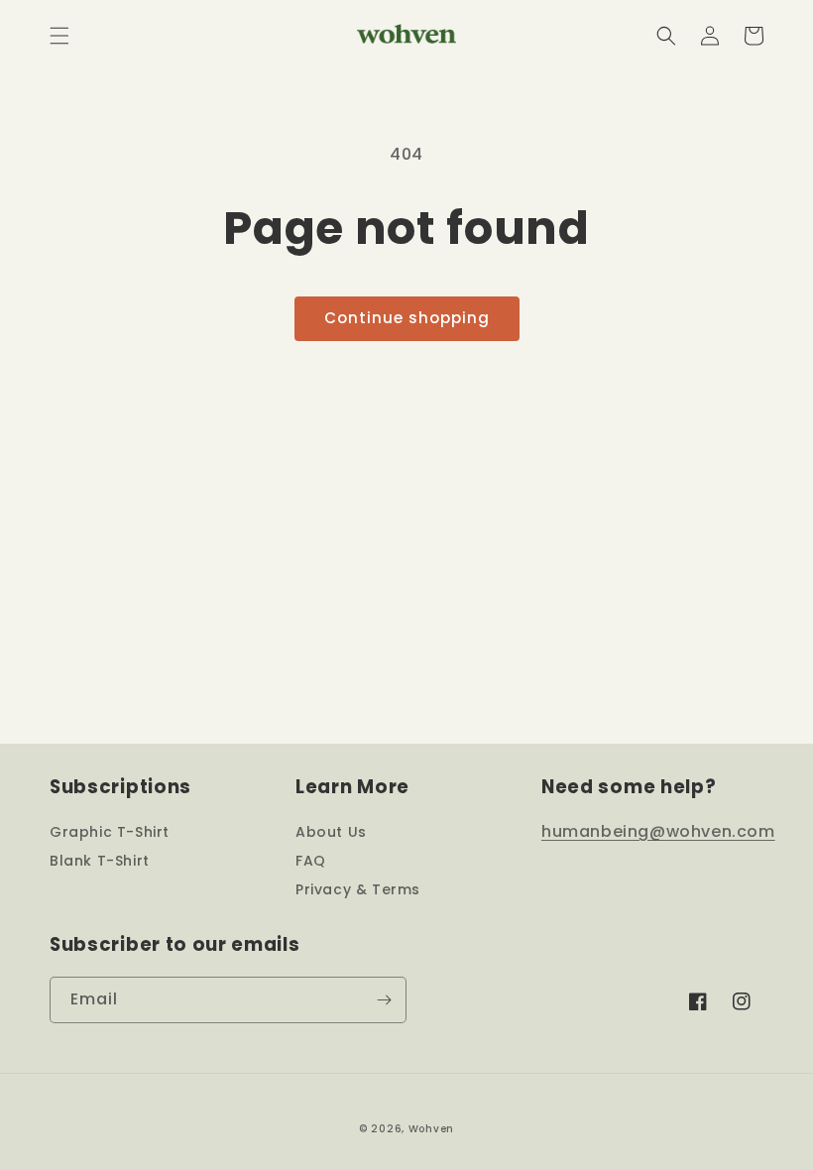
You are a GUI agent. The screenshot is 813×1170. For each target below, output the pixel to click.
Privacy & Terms (357, 889)
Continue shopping (407, 317)
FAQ (310, 861)
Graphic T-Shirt (110, 832)
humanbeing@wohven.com (658, 831)
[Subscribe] (384, 1000)
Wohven (431, 1128)
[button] (59, 36)
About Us (331, 832)
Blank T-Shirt (100, 861)
